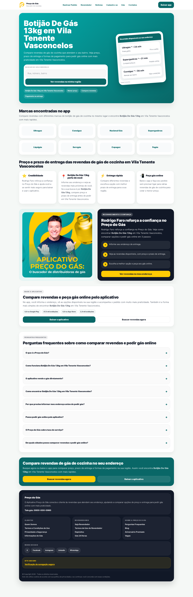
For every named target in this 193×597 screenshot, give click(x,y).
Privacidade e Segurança (36, 532)
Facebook (36, 550)
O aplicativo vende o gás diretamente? (44, 378)
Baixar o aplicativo (59, 319)
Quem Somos (31, 524)
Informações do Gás (34, 536)
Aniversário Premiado (135, 532)
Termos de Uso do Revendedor (88, 528)
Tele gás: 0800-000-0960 (38, 510)
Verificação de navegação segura (40, 564)
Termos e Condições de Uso (37, 528)
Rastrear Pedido (70, 5)
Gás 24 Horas (81, 536)
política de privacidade (62, 577)
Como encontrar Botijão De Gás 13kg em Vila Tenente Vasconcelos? (59, 391)
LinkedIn (61, 550)
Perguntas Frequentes (135, 524)
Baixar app (166, 5)
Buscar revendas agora (134, 319)
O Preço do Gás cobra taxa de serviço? (44, 430)
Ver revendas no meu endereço (136, 274)
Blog (127, 528)
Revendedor (86, 5)
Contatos (133, 5)
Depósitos (79, 532)
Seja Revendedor (82, 524)
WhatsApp (74, 550)
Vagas (128, 536)
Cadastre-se (112, 5)
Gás (123, 5)
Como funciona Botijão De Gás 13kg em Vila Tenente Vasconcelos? (58, 365)
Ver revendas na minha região (65, 81)
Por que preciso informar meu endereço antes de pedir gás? (55, 404)
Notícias (99, 5)
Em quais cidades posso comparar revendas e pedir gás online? (57, 442)
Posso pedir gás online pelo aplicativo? (45, 417)
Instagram (49, 550)
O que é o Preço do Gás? (37, 353)
